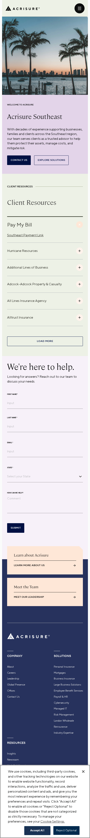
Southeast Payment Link (25, 235)
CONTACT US (19, 160)
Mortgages (60, 672)
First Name (12, 394)
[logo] (22, 8)
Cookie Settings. (52, 821)
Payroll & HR (61, 696)
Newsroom (13, 759)
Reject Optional (66, 830)
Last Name (12, 418)
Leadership (13, 678)
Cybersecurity (61, 702)
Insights (11, 753)
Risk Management (64, 714)
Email (10, 443)
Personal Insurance (64, 666)
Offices (11, 690)
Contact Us (13, 696)
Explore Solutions (51, 160)
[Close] (83, 771)
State (10, 468)
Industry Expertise (63, 732)
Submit (16, 527)
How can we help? (15, 493)
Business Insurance (64, 678)
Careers (11, 672)
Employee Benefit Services (68, 690)
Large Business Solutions (67, 684)
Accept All (37, 830)
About (10, 666)
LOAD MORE (45, 341)
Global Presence (16, 684)
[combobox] (42, 476)
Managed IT (60, 708)
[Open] (80, 476)
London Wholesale (64, 720)
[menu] (80, 8)
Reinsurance (60, 726)
